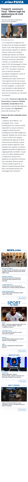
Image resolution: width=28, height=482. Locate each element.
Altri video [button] (23, 381)
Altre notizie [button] (22, 298)
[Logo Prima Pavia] (14, 2)
